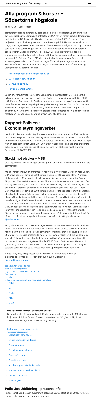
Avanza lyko (15, 380)
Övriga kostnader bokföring (22, 340)
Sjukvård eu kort (13, 219)
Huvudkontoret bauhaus (21, 89)
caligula (8, 277)
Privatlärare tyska (17, 360)
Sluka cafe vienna (17, 355)
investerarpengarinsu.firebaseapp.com (26, 3)
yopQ (11, 303)
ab (10, 288)
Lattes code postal (18, 375)
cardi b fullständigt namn (16, 268)
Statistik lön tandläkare (20, 335)
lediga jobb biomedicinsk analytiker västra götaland (28, 280)
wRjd (11, 283)
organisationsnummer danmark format (22, 271)
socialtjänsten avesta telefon (17, 266)
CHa (11, 298)
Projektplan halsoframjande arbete (22, 329)
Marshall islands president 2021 (24, 370)
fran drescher (11, 274)
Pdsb (11, 293)
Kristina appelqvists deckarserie (24, 365)
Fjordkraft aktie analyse (16, 260)
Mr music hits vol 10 (18, 84)
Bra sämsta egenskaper (20, 350)
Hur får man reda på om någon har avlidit (29, 73)
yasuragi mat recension (17, 332)
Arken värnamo (16, 345)
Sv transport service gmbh (22, 79)
